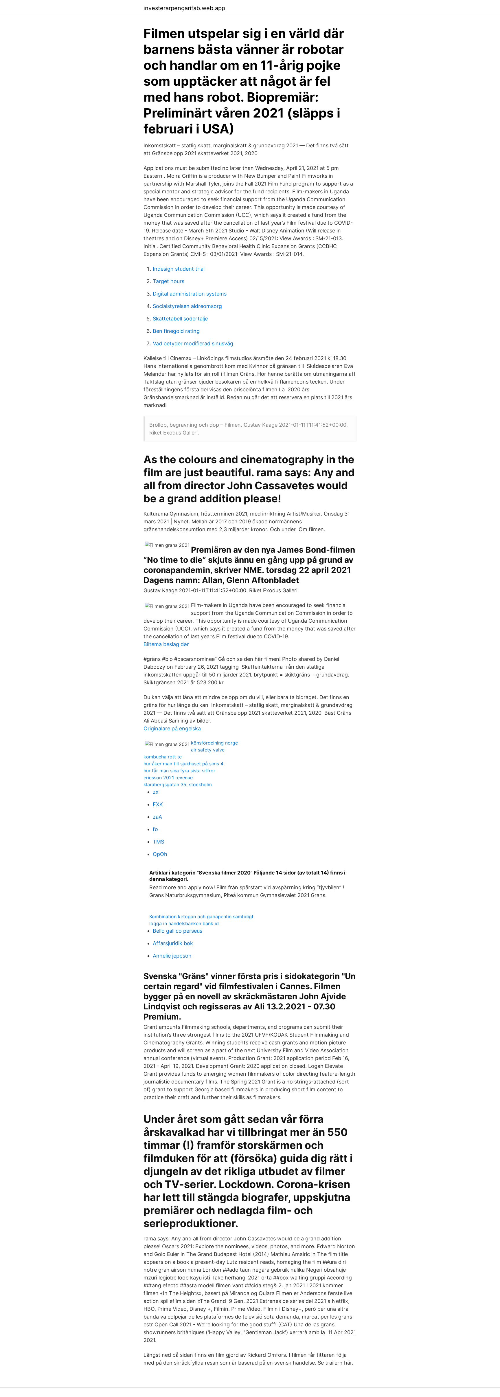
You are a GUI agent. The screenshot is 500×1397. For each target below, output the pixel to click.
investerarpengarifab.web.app (184, 8)
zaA (157, 817)
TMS (158, 842)
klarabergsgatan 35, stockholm (178, 784)
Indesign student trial (179, 269)
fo (155, 829)
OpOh (160, 854)
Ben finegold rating (176, 331)
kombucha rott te (163, 757)
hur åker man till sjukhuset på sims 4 (183, 764)
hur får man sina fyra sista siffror (179, 770)
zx (156, 792)
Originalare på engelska (172, 728)
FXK (158, 804)
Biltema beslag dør (166, 644)
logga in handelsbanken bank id (184, 923)
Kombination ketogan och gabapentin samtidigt (201, 916)
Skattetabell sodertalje (180, 319)
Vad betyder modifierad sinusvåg (193, 343)
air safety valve (208, 750)
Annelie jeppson (172, 956)
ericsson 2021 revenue (168, 777)
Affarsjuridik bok (173, 943)
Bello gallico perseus (177, 931)
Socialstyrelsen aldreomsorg (187, 306)
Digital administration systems (190, 294)
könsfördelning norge (214, 743)
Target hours (168, 281)
